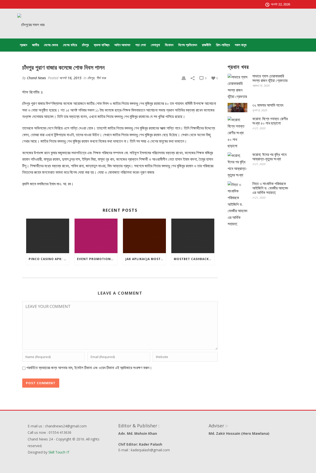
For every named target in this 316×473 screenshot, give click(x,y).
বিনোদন (169, 44)
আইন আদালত (122, 44)
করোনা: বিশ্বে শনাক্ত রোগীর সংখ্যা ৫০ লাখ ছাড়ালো (270, 120)
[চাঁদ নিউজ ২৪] (30, 25)
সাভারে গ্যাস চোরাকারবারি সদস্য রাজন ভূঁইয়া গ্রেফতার (269, 78)
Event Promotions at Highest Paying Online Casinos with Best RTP (97, 259)
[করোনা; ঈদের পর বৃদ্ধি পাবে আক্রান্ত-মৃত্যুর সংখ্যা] (237, 165)
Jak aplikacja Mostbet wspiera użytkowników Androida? (145, 259)
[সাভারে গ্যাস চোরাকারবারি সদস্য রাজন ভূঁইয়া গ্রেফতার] (237, 87)
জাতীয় (35, 44)
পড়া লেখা (140, 44)
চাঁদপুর (85, 44)
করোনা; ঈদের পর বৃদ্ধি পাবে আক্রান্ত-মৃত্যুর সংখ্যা (269, 156)
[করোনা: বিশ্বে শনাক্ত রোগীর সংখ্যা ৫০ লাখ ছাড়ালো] (237, 132)
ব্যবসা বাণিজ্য (101, 44)
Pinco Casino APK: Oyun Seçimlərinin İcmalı (49, 259)
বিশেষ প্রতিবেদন (187, 44)
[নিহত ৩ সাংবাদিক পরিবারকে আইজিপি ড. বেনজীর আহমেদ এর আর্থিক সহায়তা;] (237, 204)
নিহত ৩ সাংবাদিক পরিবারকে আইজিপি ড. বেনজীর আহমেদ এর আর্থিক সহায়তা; (270, 188)
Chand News (36, 78)
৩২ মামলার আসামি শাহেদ (267, 105)
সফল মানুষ (240, 44)
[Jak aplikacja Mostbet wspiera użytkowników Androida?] (144, 236)
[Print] (184, 78)
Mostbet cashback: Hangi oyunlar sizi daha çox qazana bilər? (194, 259)
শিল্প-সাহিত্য (223, 44)
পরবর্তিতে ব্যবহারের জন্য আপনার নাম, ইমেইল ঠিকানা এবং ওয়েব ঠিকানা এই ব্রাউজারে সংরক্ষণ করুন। (89, 367)
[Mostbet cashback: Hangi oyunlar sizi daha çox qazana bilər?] (192, 236)
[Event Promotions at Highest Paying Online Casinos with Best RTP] (96, 236)
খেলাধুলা (155, 44)
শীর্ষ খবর (101, 78)
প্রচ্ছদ (23, 44)
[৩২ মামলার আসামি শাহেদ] (237, 107)
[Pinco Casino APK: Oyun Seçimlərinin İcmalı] (47, 236)
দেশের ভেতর (51, 44)
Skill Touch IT (59, 452)
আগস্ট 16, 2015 (70, 78)
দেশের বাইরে (70, 44)
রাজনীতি (206, 44)
